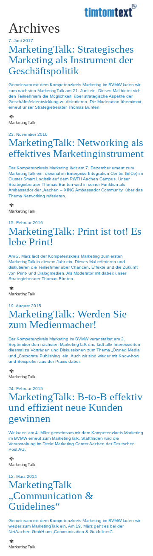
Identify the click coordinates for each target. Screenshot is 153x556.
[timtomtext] (110, 10)
